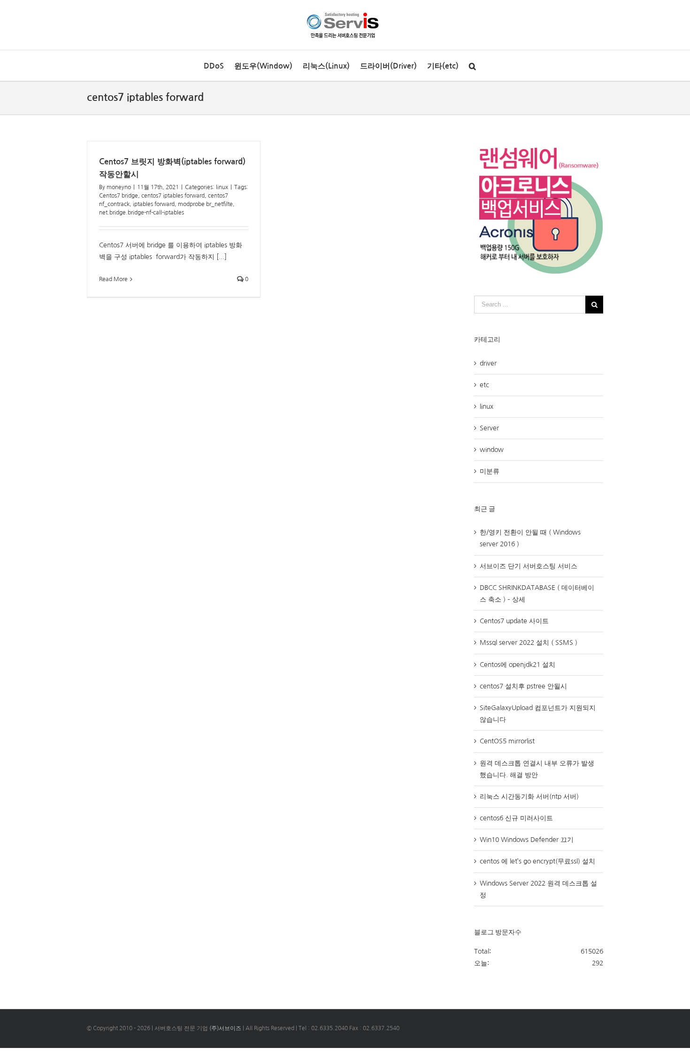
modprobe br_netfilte (205, 204)
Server (489, 428)
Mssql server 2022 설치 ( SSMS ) (528, 642)
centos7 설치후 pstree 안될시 (523, 686)
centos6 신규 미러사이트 (516, 818)
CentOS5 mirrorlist (507, 741)
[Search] (472, 65)
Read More (113, 279)
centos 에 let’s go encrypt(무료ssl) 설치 (537, 861)
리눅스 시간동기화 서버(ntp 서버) (529, 796)
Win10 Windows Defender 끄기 (527, 839)
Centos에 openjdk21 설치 (517, 664)
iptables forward (154, 204)
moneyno (119, 187)
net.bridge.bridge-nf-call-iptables (141, 212)
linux (222, 187)
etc (484, 385)
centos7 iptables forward (173, 196)
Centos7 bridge (118, 196)
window (492, 449)
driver (488, 363)
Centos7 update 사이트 (514, 621)
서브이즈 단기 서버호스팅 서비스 (528, 566)
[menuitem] (214, 65)
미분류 (489, 471)
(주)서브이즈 (225, 1028)
